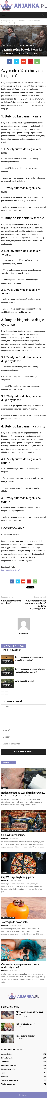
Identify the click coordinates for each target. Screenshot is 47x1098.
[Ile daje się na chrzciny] (7, 1039)
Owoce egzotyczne (8, 917)
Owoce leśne (6, 1054)
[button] (43, 15)
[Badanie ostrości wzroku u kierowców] (23, 778)
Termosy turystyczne (9, 1080)
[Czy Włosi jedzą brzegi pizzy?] (23, 863)
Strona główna (6, 21)
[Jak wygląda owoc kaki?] (23, 908)
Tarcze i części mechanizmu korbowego (14, 830)
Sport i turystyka (7, 45)
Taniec (3, 1073)
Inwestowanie (7, 1058)
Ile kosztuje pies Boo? (25, 1024)
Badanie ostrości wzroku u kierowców (23, 792)
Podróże (4, 873)
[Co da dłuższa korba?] (23, 821)
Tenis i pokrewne (8, 1084)
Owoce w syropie (8, 1069)
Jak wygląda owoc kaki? (14, 921)
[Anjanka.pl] (23, 6)
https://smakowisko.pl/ (10, 570)
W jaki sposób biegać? (24, 681)
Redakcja (9, 53)
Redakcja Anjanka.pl (9, 796)
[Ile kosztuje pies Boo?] (7, 1027)
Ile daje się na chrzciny (25, 1036)
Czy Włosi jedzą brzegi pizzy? (18, 877)
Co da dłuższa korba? (13, 834)
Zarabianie (5, 1061)
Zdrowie (4, 788)
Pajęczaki (4, 1076)
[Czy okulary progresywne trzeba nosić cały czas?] (23, 950)
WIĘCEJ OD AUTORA (12, 650)
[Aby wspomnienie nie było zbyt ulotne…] (7, 1015)
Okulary (4, 960)
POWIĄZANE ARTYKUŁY (13, 646)
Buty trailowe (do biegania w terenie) (25, 45)
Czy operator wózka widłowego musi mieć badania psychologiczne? (35, 604)
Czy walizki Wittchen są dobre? (11, 602)
